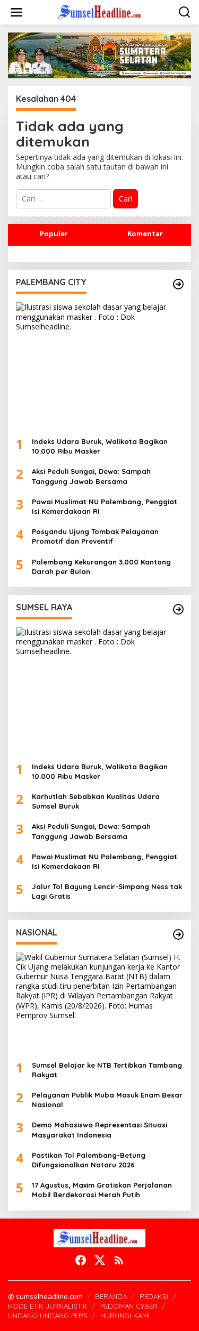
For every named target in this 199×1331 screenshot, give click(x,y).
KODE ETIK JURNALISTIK (48, 1306)
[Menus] (16, 12)
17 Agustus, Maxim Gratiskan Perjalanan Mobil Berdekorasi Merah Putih (102, 1190)
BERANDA (111, 1296)
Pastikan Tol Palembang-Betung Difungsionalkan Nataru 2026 (88, 1160)
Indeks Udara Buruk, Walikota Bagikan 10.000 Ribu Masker (100, 446)
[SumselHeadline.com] (102, 11)
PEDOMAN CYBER (129, 1306)
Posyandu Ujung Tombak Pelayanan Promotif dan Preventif (95, 536)
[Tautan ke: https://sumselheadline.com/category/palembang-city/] (178, 284)
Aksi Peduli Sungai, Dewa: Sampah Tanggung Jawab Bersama (91, 476)
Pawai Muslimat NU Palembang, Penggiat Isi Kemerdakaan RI (104, 506)
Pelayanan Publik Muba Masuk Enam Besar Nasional (107, 1100)
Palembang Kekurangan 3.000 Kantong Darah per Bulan (101, 567)
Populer (54, 233)
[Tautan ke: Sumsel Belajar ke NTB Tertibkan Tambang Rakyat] (99, 1002)
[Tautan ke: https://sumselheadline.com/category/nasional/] (178, 934)
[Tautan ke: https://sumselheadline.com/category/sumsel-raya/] (178, 609)
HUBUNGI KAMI (125, 1315)
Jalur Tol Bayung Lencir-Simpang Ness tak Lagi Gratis (107, 891)
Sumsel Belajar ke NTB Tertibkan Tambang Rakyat (107, 1070)
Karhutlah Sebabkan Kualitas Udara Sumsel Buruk (96, 801)
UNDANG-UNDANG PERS (48, 1315)
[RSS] (119, 1260)
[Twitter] (100, 1260)
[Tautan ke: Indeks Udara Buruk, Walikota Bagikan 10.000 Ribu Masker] (99, 365)
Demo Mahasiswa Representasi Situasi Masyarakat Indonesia (99, 1129)
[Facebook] (81, 1260)
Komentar (145, 233)
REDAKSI (154, 1296)
